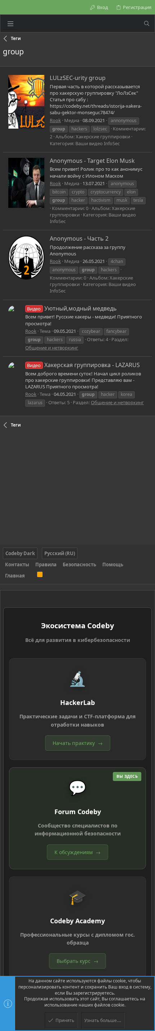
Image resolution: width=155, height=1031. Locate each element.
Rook (55, 120)
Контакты (17, 564)
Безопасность (79, 564)
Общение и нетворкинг (51, 347)
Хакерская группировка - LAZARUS (83, 365)
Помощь (112, 564)
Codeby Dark (20, 553)
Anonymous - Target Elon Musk (92, 161)
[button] (10, 23)
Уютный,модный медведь (71, 308)
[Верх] (31, 575)
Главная (15, 575)
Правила (46, 564)
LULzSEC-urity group (78, 78)
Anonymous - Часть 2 (79, 238)
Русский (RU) (59, 553)
